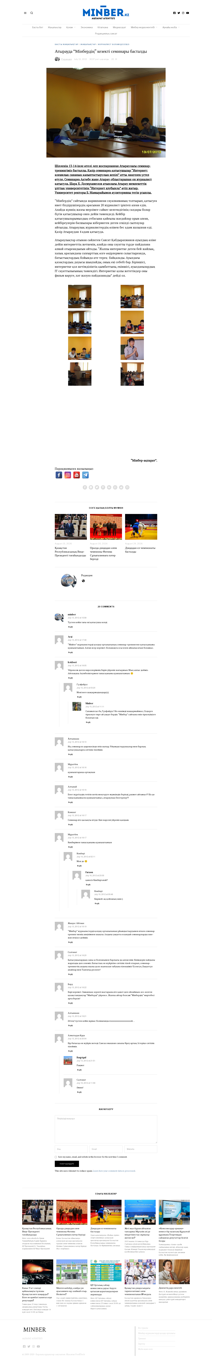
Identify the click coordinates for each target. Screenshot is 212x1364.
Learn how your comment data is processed (114, 1170)
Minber (89, 703)
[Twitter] (179, 13)
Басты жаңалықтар (66, 44)
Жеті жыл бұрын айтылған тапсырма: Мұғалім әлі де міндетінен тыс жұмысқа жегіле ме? (138, 1233)
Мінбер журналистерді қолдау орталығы (156, 1333)
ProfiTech (80, 1354)
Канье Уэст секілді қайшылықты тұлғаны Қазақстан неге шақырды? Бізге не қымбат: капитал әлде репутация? (37, 1294)
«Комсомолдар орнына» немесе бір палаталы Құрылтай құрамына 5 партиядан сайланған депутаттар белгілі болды (174, 1234)
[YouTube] (187, 13)
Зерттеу (141, 1343)
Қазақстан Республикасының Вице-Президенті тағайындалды (70, 551)
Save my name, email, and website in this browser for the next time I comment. (92, 1157)
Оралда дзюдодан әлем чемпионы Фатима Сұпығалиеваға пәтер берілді (103, 553)
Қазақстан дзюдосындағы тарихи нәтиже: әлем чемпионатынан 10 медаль (138, 1291)
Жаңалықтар (54, 27)
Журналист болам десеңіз (113, 44)
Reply (70, 627)
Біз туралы (143, 1327)
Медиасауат (119, 27)
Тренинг (142, 1338)
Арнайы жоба (169, 27)
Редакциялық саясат (106, 33)
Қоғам (69, 27)
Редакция (86, 575)
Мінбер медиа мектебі (143, 27)
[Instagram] (183, 13)
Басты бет (37, 27)
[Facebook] (174, 13)
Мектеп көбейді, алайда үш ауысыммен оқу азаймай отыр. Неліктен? (71, 1291)
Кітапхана (102, 27)
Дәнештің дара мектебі (170, 1287)
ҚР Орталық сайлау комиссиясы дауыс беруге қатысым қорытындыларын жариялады (104, 1289)
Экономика (87, 27)
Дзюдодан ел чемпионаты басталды (140, 550)
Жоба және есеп (145, 1349)
